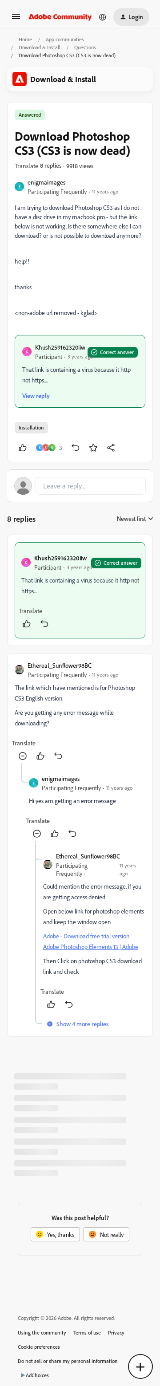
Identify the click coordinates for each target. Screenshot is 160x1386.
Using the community (42, 1332)
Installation (31, 427)
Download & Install (39, 47)
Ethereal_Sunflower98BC (60, 665)
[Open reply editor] (80, 486)
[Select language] (103, 17)
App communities (65, 39)
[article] (80, 590)
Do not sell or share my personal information (68, 1361)
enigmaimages (46, 182)
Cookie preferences (39, 1346)
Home (25, 39)
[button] (16, 19)
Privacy (116, 1332)
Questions (85, 47)
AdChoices (37, 1375)
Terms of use (87, 1332)
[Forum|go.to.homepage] (60, 17)
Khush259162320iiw (60, 347)
